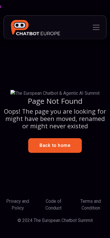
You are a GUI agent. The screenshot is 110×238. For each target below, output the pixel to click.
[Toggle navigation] (96, 27)
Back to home (55, 145)
